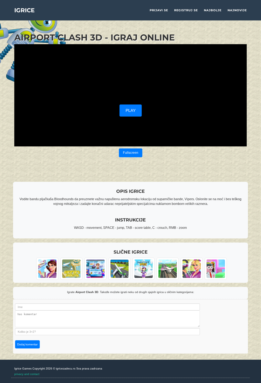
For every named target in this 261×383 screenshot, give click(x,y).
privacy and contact (26, 374)
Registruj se (186, 10)
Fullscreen (130, 152)
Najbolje (212, 10)
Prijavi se (159, 10)
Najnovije (237, 10)
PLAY (131, 110)
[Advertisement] (130, 72)
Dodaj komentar (27, 344)
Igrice (24, 10)
